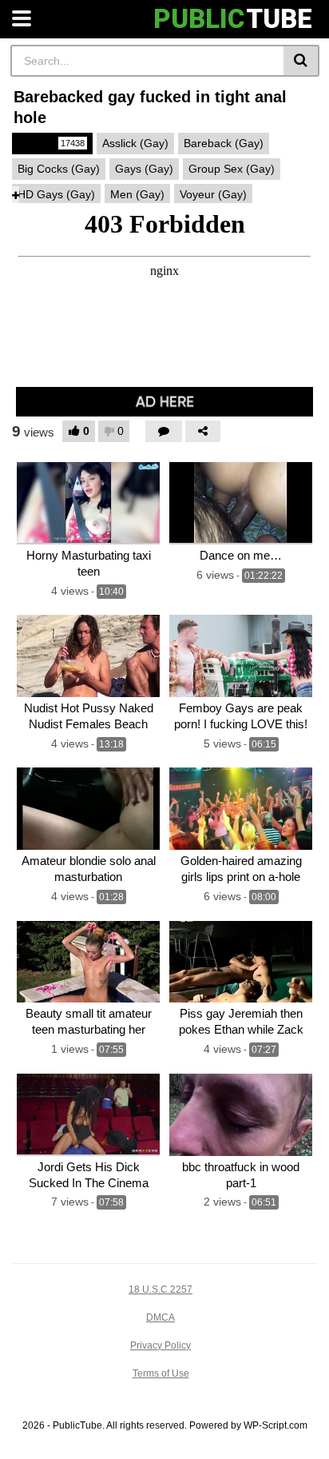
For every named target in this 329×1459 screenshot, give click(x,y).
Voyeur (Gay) (213, 194)
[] (301, 61)
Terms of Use (161, 1373)
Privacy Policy (160, 1345)
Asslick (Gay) (135, 143)
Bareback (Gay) (224, 143)
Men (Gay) (137, 194)
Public (51, 143)
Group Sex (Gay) (231, 168)
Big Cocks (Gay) (59, 168)
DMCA (160, 1317)
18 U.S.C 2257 (160, 1289)
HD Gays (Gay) (56, 194)
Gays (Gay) (144, 168)
